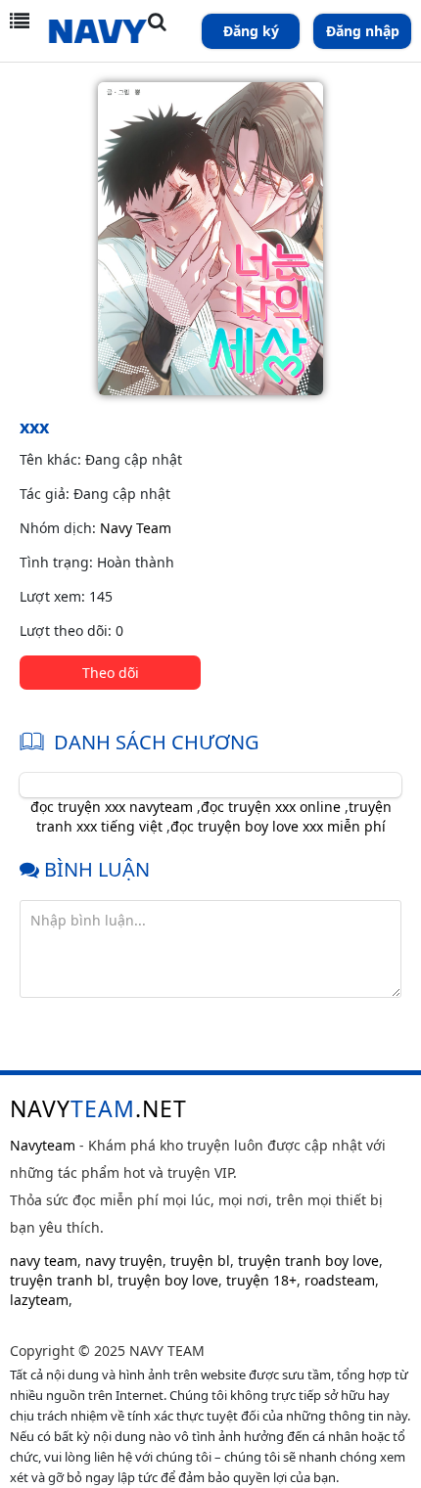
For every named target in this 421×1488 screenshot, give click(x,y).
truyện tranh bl (60, 1280)
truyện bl (200, 1260)
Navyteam (42, 1145)
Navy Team (135, 528)
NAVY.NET (98, 1108)
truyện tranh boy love (308, 1260)
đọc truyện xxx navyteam (111, 806)
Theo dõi (110, 672)
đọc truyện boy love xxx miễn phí (278, 826)
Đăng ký (251, 31)
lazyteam (39, 1299)
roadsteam (339, 1280)
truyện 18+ (261, 1280)
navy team (43, 1260)
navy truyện (124, 1260)
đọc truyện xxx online (271, 806)
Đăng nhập (362, 31)
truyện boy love (167, 1280)
